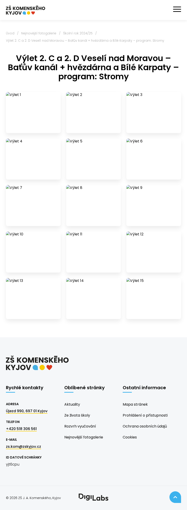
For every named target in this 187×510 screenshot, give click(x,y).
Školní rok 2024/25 (78, 33)
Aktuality (72, 404)
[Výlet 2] (93, 112)
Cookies (130, 437)
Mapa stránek (135, 404)
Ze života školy (77, 415)
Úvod (10, 33)
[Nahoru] (175, 497)
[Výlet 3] (153, 112)
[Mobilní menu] (177, 9)
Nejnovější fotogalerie (38, 33)
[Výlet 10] (33, 252)
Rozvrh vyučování (80, 426)
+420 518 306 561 (21, 428)
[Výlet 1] (33, 112)
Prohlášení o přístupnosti (145, 415)
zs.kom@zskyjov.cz (23, 446)
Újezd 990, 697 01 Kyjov (26, 411)
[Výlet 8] (93, 205)
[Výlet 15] (153, 298)
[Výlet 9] (153, 205)
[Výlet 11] (93, 252)
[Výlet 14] (93, 298)
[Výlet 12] (153, 252)
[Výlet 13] (33, 298)
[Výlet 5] (93, 159)
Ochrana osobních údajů (145, 426)
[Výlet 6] (153, 159)
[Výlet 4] (33, 159)
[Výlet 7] (33, 205)
